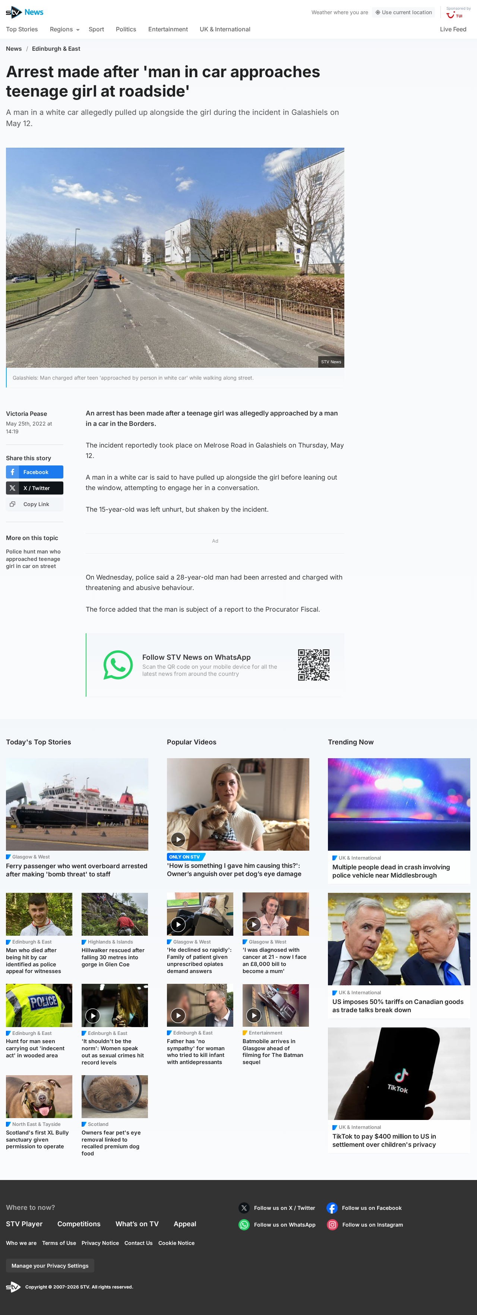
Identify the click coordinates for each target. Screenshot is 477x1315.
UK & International (225, 29)
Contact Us (138, 1243)
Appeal (185, 1224)
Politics (126, 29)
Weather (322, 12)
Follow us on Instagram (372, 1224)
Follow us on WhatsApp (285, 1224)
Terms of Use (59, 1243)
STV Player (24, 1224)
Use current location (407, 12)
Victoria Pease (26, 413)
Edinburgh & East (56, 48)
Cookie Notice (176, 1243)
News (14, 48)
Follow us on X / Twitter (284, 1208)
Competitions (79, 1224)
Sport (96, 29)
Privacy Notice (100, 1243)
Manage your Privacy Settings (50, 1265)
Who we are (21, 1243)
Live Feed (453, 29)
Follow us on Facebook (372, 1208)
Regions (61, 29)
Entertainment (168, 29)
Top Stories (22, 29)
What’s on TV (137, 1224)
